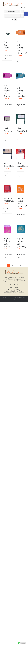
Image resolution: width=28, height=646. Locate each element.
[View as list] (15, 19)
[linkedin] (17, 284)
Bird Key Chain (6, 45)
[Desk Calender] (7, 119)
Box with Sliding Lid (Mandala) (21, 90)
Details (10, 55)
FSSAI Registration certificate (14, 291)
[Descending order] (22, 11)
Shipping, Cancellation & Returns (14, 293)
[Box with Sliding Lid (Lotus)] (7, 76)
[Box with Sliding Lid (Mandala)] (21, 76)
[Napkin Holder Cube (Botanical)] (21, 188)
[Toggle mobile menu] (25, 7)
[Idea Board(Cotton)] (21, 119)
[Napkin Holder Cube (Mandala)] (21, 229)
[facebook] (11, 284)
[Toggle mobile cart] (21, 7)
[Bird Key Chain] (7, 33)
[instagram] (14, 284)
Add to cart (5, 57)
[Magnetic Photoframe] (7, 188)
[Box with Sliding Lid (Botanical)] (21, 33)
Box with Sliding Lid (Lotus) (7, 90)
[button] (26, 14)
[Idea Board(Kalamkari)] (21, 153)
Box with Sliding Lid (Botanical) (22, 47)
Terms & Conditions (14, 289)
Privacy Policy (14, 287)
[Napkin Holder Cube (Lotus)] (7, 229)
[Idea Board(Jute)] (7, 153)
